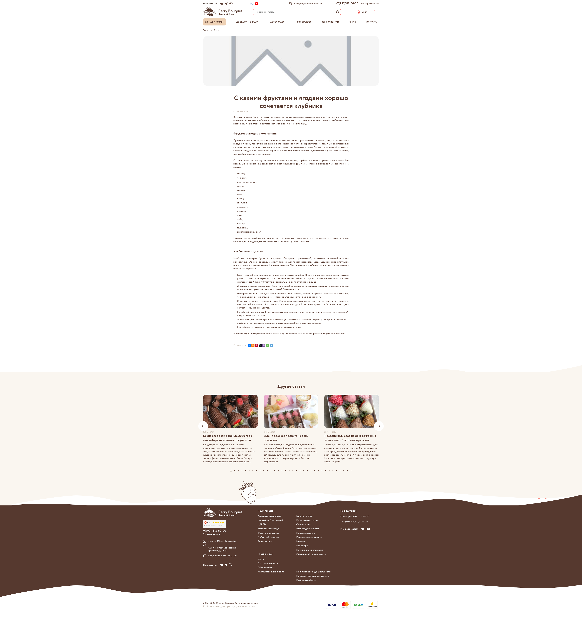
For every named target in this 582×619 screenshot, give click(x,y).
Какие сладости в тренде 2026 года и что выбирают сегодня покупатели (228, 438)
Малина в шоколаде (268, 528)
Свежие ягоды (303, 524)
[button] (231, 471)
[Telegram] (271, 345)
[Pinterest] (256, 345)
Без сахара (302, 545)
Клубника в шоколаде (269, 516)
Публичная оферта (306, 580)
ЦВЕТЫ (262, 524)
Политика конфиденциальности (313, 572)
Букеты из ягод (304, 516)
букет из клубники (270, 258)
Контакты (371, 22)
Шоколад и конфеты (307, 528)
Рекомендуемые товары (309, 537)
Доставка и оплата (247, 22)
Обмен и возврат (267, 567)
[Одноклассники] (252, 345)
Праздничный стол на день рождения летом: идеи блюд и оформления (350, 438)
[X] (260, 345)
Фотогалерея (303, 22)
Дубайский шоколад (268, 537)
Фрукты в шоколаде (268, 533)
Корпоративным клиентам (271, 572)
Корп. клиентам (330, 22)
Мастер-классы (277, 22)
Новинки (301, 541)
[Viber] (263, 345)
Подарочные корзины (307, 520)
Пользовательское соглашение (312, 576)
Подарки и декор (305, 533)
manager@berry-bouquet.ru (222, 541)
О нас (352, 22)
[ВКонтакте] (249, 345)
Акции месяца (265, 541)
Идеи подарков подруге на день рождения (286, 438)
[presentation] (203, 426)
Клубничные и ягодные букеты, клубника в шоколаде (229, 606)
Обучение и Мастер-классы (311, 554)
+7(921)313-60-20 (346, 4)
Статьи (261, 559)
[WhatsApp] (267, 345)
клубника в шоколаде (269, 120)
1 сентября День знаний (270, 520)
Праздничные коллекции (309, 550)
